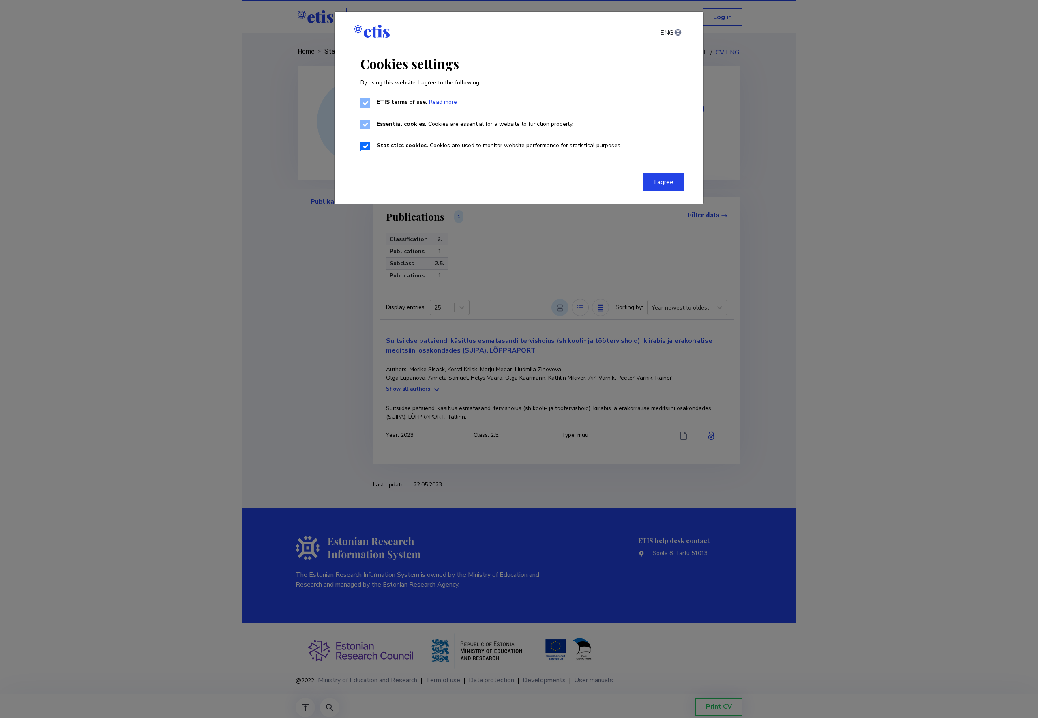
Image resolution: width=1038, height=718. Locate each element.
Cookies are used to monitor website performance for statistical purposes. (499, 145)
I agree (663, 182)
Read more (443, 102)
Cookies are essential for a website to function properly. (475, 124)
